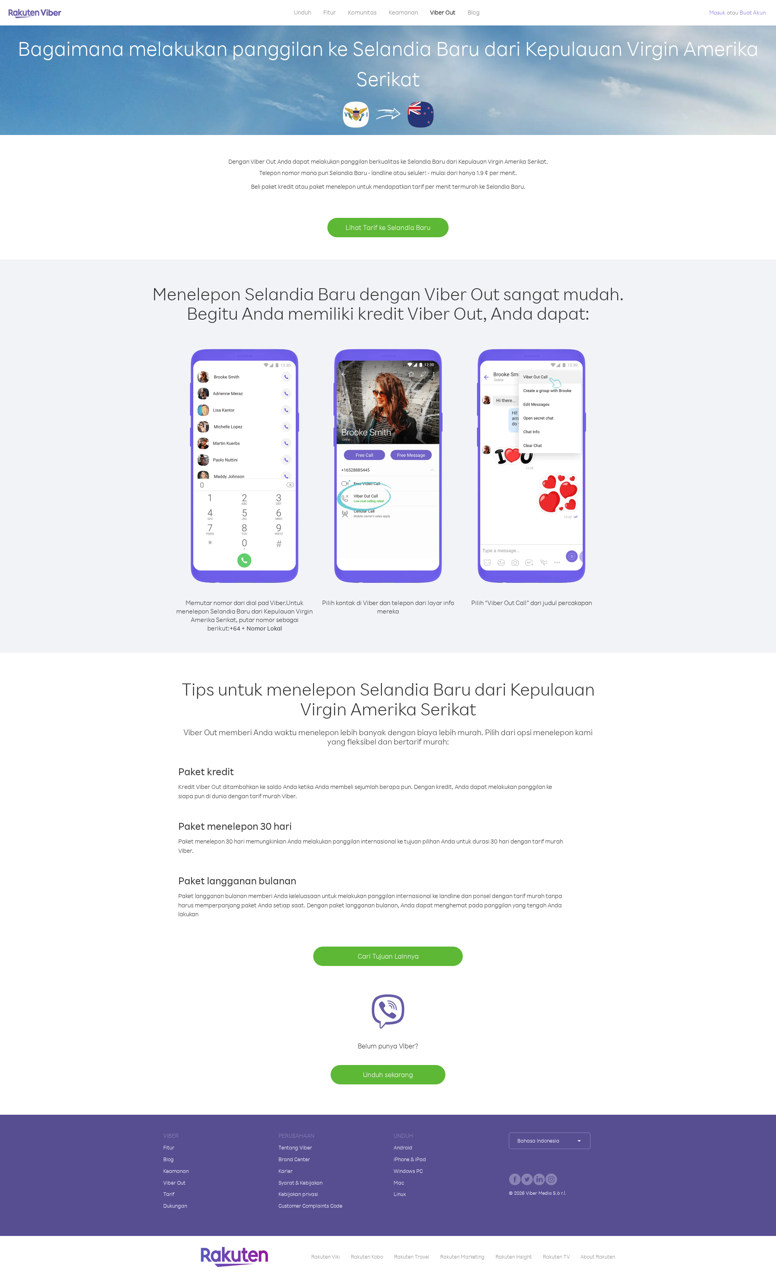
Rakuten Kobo (367, 1256)
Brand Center (294, 1159)
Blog (474, 12)
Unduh (302, 12)
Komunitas (362, 12)
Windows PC (408, 1171)
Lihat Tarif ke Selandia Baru (388, 227)
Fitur (329, 12)
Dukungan (175, 1205)
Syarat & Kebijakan (300, 1182)
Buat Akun (753, 12)
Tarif (169, 1194)
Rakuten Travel (411, 1256)
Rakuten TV (556, 1256)
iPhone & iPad (410, 1159)
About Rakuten (597, 1256)
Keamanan (403, 12)
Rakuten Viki (325, 1256)
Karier (285, 1171)
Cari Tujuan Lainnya (388, 956)
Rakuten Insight (514, 1256)
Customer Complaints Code (310, 1205)
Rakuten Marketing (462, 1256)
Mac (399, 1182)
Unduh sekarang (388, 1074)
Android (403, 1147)
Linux (400, 1194)
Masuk (717, 12)
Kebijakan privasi (298, 1194)
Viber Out (442, 12)
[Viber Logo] (35, 13)
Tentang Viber (295, 1147)
